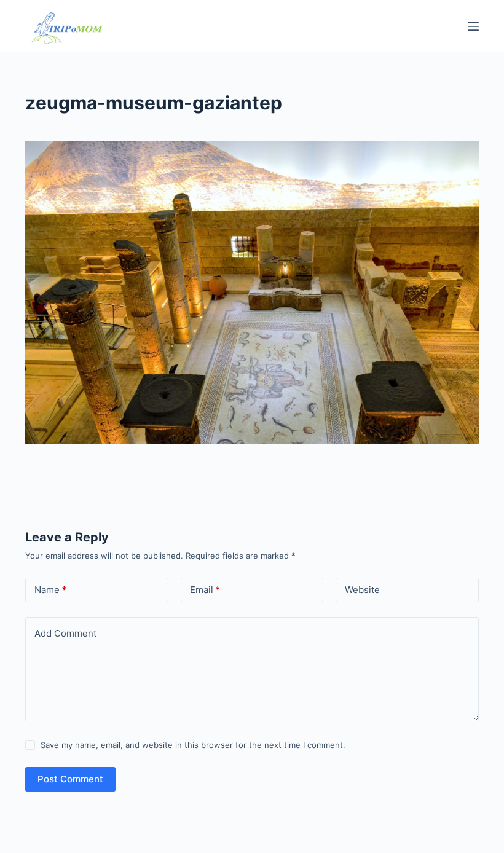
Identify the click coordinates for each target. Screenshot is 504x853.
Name (50, 590)
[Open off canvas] (473, 26)
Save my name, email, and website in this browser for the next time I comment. (193, 745)
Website (362, 590)
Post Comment (70, 779)
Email (205, 590)
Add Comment (65, 633)
